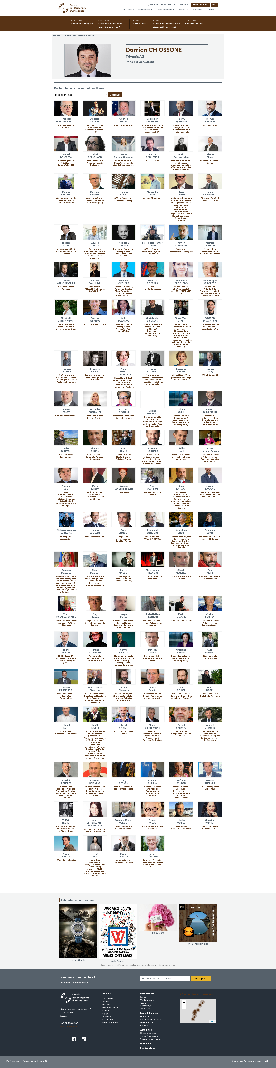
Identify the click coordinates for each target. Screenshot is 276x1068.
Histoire (106, 1004)
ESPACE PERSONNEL (201, 5)
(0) (215, 5)
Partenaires (108, 1019)
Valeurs (106, 1001)
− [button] (184, 1007)
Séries (143, 997)
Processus (145, 1016)
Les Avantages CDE (111, 1022)
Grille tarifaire (146, 1022)
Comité (105, 1010)
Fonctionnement (110, 1007)
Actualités (184, 9)
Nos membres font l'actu (152, 1039)
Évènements (144, 9)
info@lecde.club (69, 1026)
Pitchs (143, 1003)
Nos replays (145, 1005)
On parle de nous (148, 1033)
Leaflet (212, 1021)
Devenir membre (164, 9)
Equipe (105, 1013)
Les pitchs (145, 1008)
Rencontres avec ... (149, 1036)
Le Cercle (127, 9)
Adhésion (144, 1025)
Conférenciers (147, 1000)
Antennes (197, 9)
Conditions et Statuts (150, 1019)
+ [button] (184, 1002)
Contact (211, 9)
